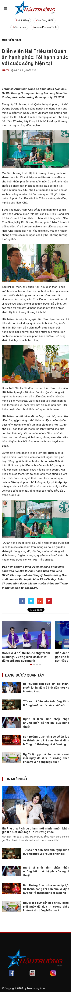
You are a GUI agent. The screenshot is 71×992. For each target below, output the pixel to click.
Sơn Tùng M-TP (45, 20)
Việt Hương (20, 27)
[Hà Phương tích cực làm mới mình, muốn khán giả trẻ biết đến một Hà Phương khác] (11, 687)
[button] (31, 664)
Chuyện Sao (11, 40)
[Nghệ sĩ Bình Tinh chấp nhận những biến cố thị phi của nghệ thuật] (11, 722)
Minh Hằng (23, 20)
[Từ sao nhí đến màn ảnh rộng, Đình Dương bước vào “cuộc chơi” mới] (11, 704)
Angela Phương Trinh (45, 27)
